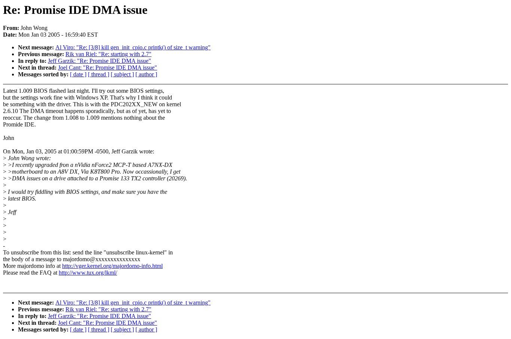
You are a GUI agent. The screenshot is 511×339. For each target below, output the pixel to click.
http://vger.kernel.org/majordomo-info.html (112, 266)
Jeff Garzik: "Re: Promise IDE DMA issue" (99, 61)
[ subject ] (122, 74)
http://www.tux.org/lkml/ (88, 272)
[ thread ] (98, 74)
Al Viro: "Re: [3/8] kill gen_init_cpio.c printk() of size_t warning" (133, 47)
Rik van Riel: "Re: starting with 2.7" (108, 54)
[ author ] (146, 74)
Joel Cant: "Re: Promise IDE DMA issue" (107, 67)
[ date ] (78, 74)
